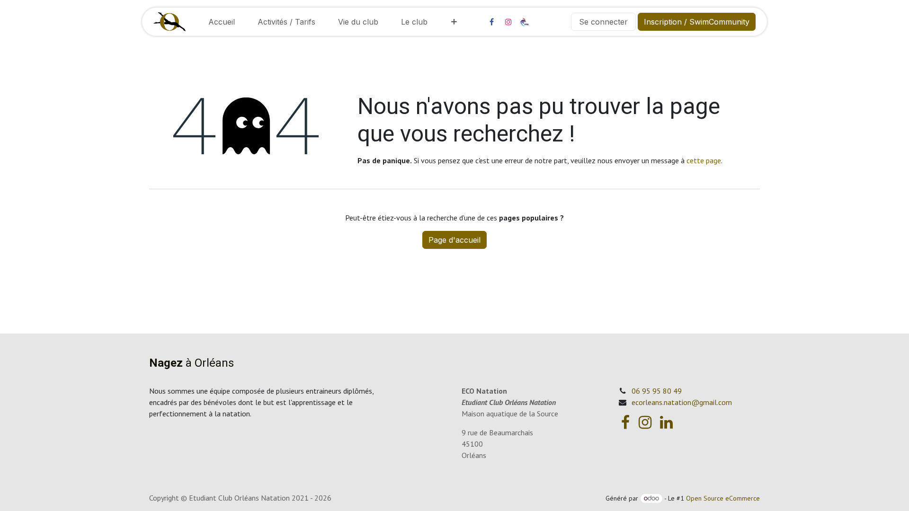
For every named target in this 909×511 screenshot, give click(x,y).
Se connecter (603, 21)
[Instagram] (508, 21)
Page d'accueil (454, 240)
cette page (703, 160)
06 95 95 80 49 (657, 391)
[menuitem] (221, 21)
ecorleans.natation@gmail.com (682, 402)
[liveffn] (543, 21)
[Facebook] (491, 21)
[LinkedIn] (666, 422)
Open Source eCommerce (723, 498)
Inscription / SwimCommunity (696, 21)
